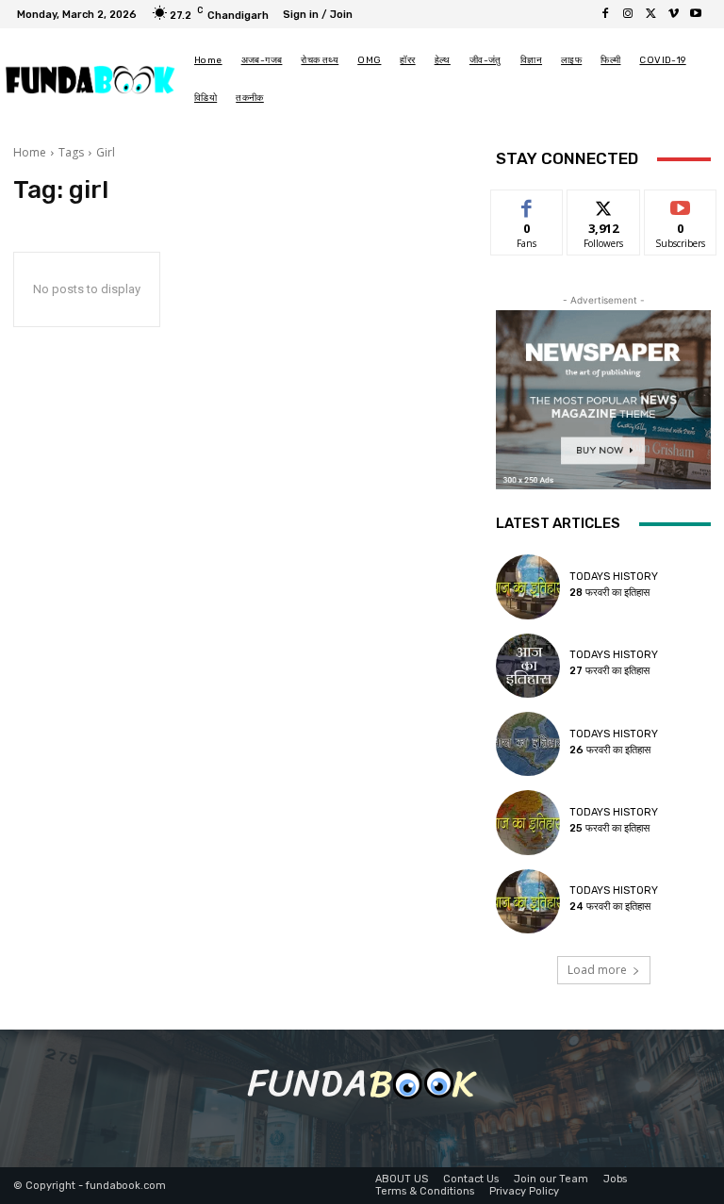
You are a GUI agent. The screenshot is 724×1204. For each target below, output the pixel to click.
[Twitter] (650, 14)
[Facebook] (605, 14)
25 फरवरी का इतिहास (609, 828)
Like (527, 204)
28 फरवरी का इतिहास (609, 592)
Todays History (613, 576)
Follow (604, 204)
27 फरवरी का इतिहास (609, 671)
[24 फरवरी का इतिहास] (528, 901)
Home (29, 152)
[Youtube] (695, 14)
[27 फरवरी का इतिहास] (528, 666)
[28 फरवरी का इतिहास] (528, 586)
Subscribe (680, 204)
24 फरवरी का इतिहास (609, 906)
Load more (597, 970)
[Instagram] (628, 14)
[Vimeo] (673, 14)
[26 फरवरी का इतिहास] (528, 744)
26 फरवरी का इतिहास (609, 750)
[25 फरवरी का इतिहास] (528, 822)
